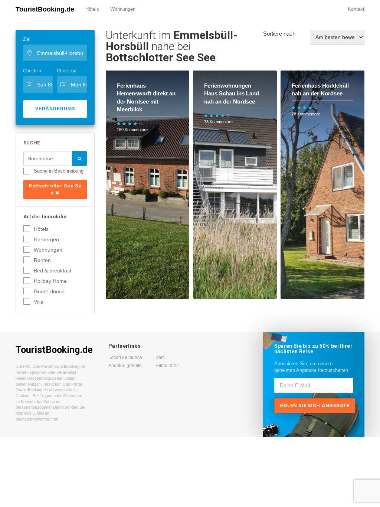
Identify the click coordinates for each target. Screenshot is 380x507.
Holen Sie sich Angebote (315, 405)
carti (160, 357)
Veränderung (55, 108)
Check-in (32, 71)
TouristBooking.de (45, 9)
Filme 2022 (167, 365)
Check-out (67, 71)
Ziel (26, 39)
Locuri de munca (125, 357)
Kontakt (356, 9)
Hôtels (92, 9)
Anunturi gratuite (125, 365)
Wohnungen (122, 9)
